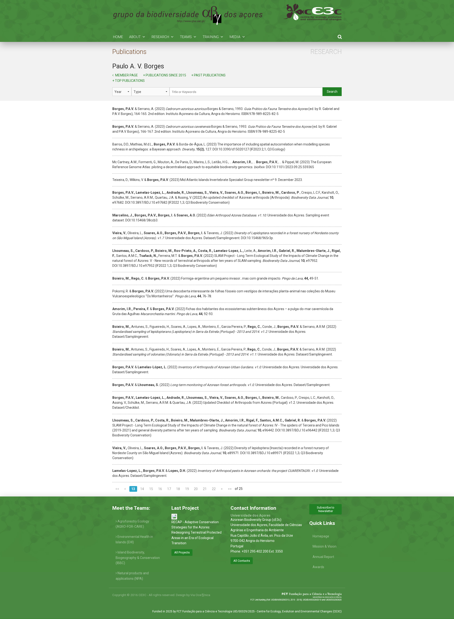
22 (214, 489)
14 (142, 489)
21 (205, 489)
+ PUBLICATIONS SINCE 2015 (164, 75)
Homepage (321, 536)
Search (332, 91)
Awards (318, 567)
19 (187, 489)
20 (196, 489)
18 (178, 489)
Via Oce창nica (200, 595)
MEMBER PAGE (126, 75)
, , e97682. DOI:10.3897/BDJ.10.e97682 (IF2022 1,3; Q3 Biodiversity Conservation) (225, 197)
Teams (186, 37)
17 (169, 489)
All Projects (182, 552)
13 (133, 489)
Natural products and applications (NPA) (132, 575)
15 (151, 489)
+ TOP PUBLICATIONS (128, 81)
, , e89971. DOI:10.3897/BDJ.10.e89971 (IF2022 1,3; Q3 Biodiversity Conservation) (220, 453)
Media (235, 37)
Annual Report (323, 557)
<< (117, 489)
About (135, 37)
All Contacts (241, 560)
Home (118, 37)
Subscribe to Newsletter (325, 509)
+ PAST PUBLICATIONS (208, 75)
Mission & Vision (324, 546)
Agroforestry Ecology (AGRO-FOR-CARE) (132, 523)
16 (160, 489)
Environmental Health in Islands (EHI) (134, 539)
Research (160, 37)
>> (230, 489)
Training (211, 37)
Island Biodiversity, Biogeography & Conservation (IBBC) (138, 557)
